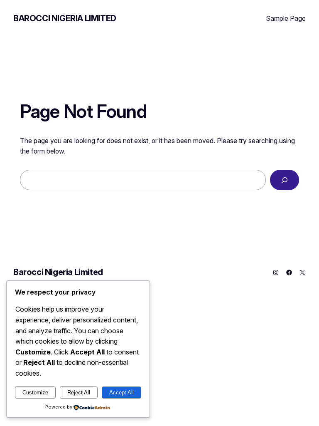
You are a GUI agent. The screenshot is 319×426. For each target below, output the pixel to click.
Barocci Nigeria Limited (64, 18)
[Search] (284, 180)
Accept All (121, 392)
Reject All (78, 392)
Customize (35, 392)
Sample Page (286, 18)
